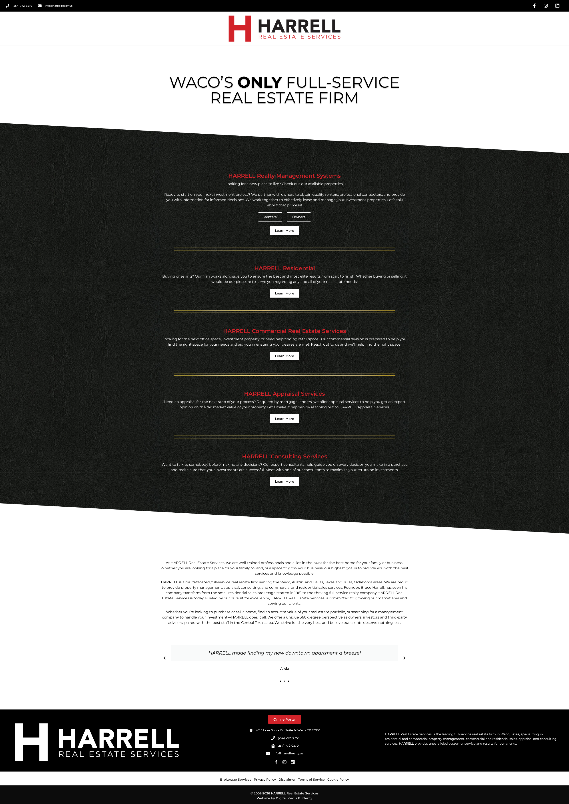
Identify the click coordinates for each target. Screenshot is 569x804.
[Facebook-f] (534, 6)
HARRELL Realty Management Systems (284, 175)
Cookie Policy (338, 780)
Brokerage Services (235, 780)
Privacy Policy (265, 780)
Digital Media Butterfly (294, 798)
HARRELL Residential (284, 268)
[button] (164, 658)
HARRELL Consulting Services (284, 456)
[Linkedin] (557, 6)
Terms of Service (311, 780)
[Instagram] (546, 6)
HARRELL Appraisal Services (284, 393)
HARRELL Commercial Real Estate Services (284, 331)
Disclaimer (287, 780)
